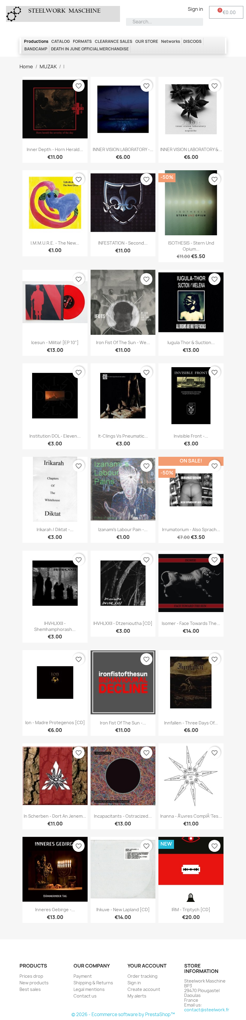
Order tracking (143, 976)
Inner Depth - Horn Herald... (55, 149)
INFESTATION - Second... (123, 243)
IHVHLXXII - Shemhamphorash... (55, 626)
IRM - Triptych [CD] (191, 909)
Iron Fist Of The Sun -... (123, 723)
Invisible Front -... (191, 436)
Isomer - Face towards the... (191, 623)
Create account (144, 989)
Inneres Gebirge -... (55, 909)
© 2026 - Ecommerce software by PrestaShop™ (123, 1014)
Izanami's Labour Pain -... (123, 529)
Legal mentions (89, 989)
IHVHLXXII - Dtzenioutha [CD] (122, 623)
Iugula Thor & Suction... (191, 342)
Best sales (30, 989)
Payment (83, 976)
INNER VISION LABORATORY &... (191, 149)
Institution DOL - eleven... (55, 436)
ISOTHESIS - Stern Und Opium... (191, 246)
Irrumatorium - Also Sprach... (191, 529)
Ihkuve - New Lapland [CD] (123, 909)
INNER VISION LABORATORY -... (123, 149)
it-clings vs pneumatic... (123, 436)
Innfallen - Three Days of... (191, 723)
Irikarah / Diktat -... (55, 529)
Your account (147, 965)
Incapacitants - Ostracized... (123, 816)
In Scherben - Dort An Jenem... (55, 816)
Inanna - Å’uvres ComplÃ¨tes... (191, 816)
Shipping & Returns (93, 983)
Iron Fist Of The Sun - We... (123, 342)
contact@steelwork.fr (206, 1010)
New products (34, 983)
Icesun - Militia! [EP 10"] (55, 342)
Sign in (134, 983)
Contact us (85, 996)
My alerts (137, 996)
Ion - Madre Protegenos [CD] (55, 722)
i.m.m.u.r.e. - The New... (55, 243)
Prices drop (31, 976)
